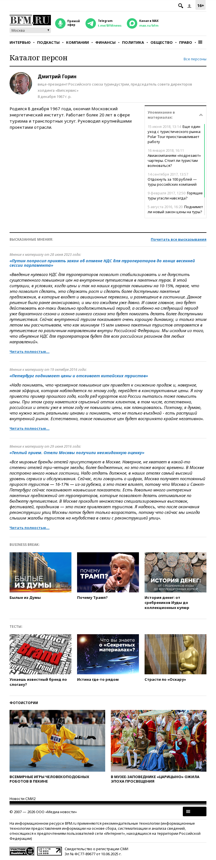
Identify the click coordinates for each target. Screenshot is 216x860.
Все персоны (195, 58)
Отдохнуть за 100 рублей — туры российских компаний (172, 179)
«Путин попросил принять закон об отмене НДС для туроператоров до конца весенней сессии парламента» (102, 262)
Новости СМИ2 (22, 798)
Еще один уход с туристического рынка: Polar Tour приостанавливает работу (174, 134)
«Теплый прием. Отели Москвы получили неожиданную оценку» (77, 452)
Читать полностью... (30, 351)
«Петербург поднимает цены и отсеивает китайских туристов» (79, 375)
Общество (161, 42)
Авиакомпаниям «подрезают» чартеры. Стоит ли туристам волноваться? (174, 158)
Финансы (105, 42)
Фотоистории (24, 702)
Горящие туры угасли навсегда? (175, 195)
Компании (77, 42)
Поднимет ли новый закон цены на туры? (175, 209)
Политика (133, 42)
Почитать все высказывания (178, 239)
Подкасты (48, 42)
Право (185, 42)
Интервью (20, 42)
